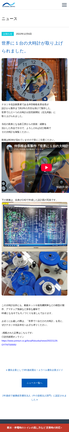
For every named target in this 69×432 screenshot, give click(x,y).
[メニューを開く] (64, 5)
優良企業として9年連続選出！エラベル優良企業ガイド (35, 370)
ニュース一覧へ (34, 383)
